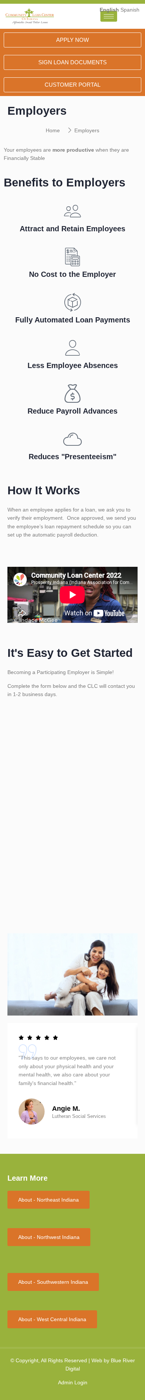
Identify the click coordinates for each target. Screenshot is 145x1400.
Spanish (129, 10)
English (109, 10)
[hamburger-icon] (108, 16)
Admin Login (72, 1382)
